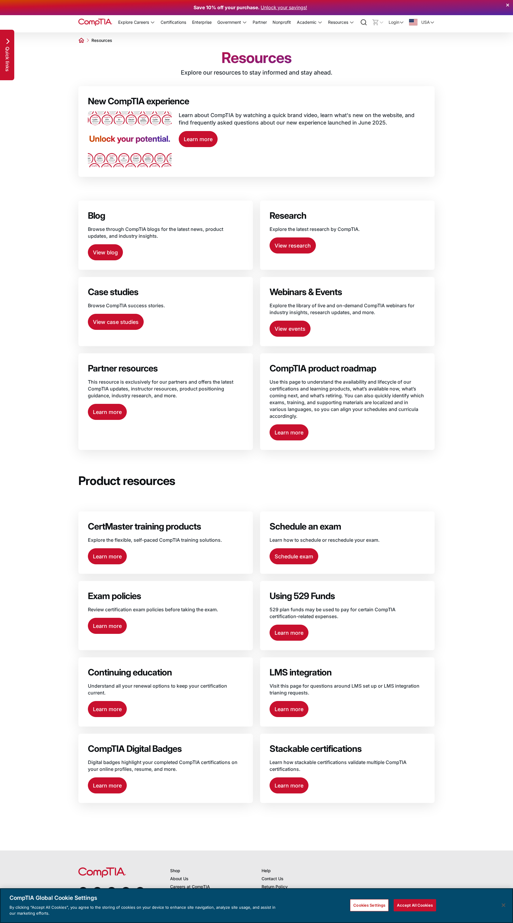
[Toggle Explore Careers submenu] (152, 22)
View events (290, 329)
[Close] (503, 905)
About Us (179, 878)
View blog (105, 252)
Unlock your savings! (284, 7)
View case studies (116, 322)
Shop (175, 870)
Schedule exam (294, 556)
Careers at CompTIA (190, 886)
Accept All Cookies (415, 904)
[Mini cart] (378, 22)
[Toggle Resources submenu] (351, 22)
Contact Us (273, 878)
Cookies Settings (369, 904)
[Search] (363, 22)
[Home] (95, 22)
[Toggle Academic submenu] (320, 22)
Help (266, 870)
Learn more (198, 139)
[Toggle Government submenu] (244, 22)
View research (293, 245)
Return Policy (275, 886)
